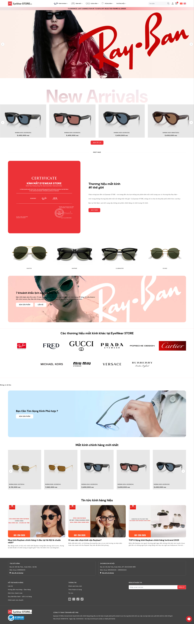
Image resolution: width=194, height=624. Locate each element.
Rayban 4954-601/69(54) (72, 132)
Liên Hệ (10, 586)
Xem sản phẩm (24, 305)
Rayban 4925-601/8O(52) (122, 132)
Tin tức (70, 593)
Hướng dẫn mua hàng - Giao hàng (19, 589)
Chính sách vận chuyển (15, 600)
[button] (191, 44)
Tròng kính (108, 3)
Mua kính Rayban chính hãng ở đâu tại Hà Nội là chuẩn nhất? (34, 541)
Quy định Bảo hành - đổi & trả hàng (20, 596)
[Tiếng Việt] (180, 3)
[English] (184, 3)
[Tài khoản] (173, 4)
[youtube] (69, 599)
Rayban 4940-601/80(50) (23, 132)
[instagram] (73, 599)
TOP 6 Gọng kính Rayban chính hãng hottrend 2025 (154, 540)
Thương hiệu (120, 3)
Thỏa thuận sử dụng (75, 589)
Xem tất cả (97, 143)
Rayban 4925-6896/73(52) (171, 132)
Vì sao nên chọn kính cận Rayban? (85, 540)
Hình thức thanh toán (15, 593)
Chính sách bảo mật (75, 586)
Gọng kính (94, 3)
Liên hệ (40, 305)
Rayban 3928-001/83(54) (17, 484)
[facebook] (78, 599)
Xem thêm (94, 210)
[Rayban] (97, 44)
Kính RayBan (62, 3)
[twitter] (82, 599)
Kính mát (78, 3)
